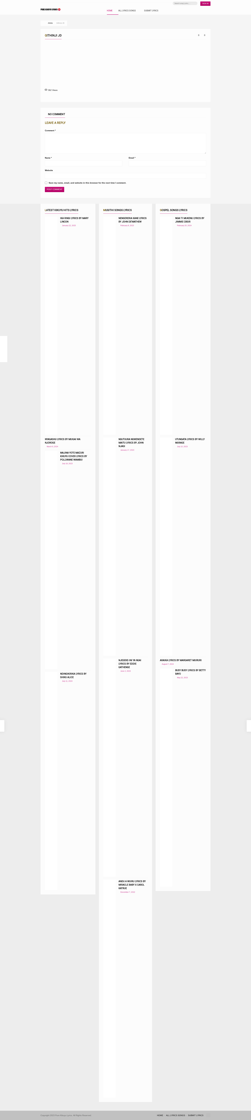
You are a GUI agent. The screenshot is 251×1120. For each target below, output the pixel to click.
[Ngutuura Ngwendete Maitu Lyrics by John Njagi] (109, 547)
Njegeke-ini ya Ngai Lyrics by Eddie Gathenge (130, 664)
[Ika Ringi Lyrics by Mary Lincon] (51, 326)
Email (132, 158)
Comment (50, 130)
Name (48, 158)
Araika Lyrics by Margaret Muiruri (181, 660)
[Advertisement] (125, 64)
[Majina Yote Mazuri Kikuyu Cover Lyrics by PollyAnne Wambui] (51, 560)
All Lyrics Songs (127, 11)
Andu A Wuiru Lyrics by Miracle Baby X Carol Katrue (132, 885)
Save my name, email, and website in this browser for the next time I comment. (87, 183)
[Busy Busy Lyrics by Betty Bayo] (166, 778)
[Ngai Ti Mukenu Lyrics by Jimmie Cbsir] (166, 326)
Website (49, 170)
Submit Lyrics (151, 11)
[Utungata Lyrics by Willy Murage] (166, 547)
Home (110, 11)
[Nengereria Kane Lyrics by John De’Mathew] (109, 326)
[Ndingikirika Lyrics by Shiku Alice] (51, 781)
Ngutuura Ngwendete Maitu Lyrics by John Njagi (131, 443)
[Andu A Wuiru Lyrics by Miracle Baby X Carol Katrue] (109, 989)
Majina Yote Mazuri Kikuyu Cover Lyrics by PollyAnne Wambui (73, 456)
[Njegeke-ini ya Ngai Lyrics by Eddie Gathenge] (109, 768)
